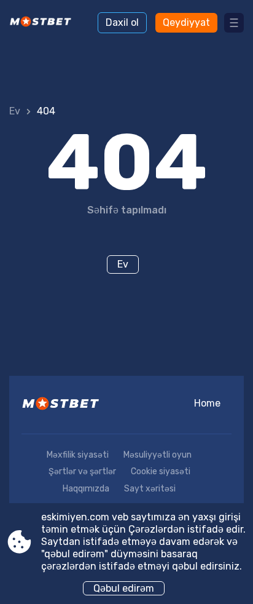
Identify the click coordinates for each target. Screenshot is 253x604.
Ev (14, 111)
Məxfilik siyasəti (78, 455)
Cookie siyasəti (160, 471)
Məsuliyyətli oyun (157, 455)
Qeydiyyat (186, 22)
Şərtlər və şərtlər (82, 471)
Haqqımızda (86, 488)
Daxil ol (122, 22)
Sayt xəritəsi (150, 488)
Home (207, 403)
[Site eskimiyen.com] (43, 22)
